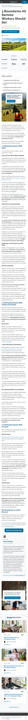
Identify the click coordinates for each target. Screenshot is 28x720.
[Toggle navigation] (1, 2)
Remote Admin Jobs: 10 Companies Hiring (11, 638)
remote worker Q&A (9, 525)
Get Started (11, 101)
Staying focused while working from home (12, 437)
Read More (7, 644)
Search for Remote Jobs (14, 530)
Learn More (8, 718)
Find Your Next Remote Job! (10, 31)
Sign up (25, 2)
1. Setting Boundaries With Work (11, 80)
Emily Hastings (6, 28)
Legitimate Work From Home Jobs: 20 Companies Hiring (13, 695)
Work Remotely (9, 5)
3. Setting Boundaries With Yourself (12, 87)
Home (3, 5)
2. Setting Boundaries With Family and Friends (12, 83)
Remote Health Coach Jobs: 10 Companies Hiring (14, 666)
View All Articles (13, 707)
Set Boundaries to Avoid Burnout (11, 90)
